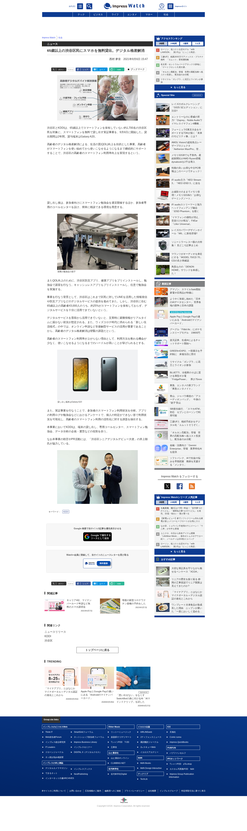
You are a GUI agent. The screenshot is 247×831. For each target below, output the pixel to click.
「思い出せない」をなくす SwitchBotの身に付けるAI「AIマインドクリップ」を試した (133, 698)
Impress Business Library (85, 742)
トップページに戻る (97, 650)
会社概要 (152, 791)
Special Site (168, 95)
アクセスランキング (171, 38)
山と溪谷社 (114, 753)
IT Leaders (50, 747)
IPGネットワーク (175, 759)
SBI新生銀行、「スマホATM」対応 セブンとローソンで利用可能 (186, 412)
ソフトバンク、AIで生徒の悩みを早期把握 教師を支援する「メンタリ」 (185, 461)
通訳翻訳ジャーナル (149, 742)
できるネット (51, 773)
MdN (140, 758)
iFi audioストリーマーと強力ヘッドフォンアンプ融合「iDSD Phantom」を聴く (187, 208)
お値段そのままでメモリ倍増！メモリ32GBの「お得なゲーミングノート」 (186, 195)
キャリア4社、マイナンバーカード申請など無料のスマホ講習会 (79, 603)
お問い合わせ (75, 791)
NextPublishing (81, 774)
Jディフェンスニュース (150, 737)
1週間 (185, 43)
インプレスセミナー (83, 747)
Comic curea (175, 737)
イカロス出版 (144, 727)
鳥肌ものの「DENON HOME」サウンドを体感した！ (186, 270)
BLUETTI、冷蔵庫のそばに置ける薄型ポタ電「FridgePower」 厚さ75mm (186, 376)
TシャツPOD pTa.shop (181, 764)
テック (81, 14)
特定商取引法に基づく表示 (193, 791)
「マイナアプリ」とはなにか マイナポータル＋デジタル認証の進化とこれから (188, 595)
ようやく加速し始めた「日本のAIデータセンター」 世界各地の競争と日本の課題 (185, 302)
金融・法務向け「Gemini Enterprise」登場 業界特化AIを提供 (186, 448)
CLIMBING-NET (118, 763)
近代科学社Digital (119, 774)
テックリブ (143, 774)
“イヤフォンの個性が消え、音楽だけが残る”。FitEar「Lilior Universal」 (186, 220)
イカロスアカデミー (149, 752)
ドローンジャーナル (54, 752)
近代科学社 (114, 769)
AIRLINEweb (146, 732)
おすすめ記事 (168, 559)
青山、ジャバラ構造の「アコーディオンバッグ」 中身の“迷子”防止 (185, 399)
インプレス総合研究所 (55, 742)
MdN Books (145, 763)
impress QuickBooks (179, 742)
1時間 (161, 43)
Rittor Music (114, 727)
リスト (71, 70)
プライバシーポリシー (134, 791)
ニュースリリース (55, 631)
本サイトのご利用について (54, 791)
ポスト (61, 70)
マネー (149, 14)
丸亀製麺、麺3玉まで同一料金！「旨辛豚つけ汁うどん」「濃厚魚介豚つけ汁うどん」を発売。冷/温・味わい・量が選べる (181, 511)
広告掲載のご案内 (93, 791)
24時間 (173, 43)
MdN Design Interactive (151, 768)
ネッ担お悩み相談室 (54, 757)
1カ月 (197, 43)
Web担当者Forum (53, 737)
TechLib (144, 779)
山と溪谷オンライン (120, 758)
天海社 (173, 732)
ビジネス (98, 14)
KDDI (65, 512)
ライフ (115, 14)
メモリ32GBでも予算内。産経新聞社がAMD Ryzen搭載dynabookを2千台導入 (186, 158)
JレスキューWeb (148, 747)
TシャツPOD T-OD (120, 742)
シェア (85, 70)
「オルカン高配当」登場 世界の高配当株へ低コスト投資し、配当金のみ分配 (185, 436)
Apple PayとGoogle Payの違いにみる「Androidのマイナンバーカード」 (186, 320)
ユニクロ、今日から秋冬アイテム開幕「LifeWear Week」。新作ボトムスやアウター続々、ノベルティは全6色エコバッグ (182, 536)
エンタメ (132, 14)
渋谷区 (49, 640)
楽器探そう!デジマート (121, 737)
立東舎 (114, 747)
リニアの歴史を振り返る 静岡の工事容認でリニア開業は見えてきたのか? (187, 582)
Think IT (49, 732)
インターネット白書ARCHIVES (59, 778)
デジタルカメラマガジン (56, 768)
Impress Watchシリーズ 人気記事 (179, 497)
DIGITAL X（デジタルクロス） (87, 752)
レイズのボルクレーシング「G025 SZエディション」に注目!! (187, 107)
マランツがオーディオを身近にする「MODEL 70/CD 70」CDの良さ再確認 (187, 257)
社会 (166, 14)
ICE (169, 727)
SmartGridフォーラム (83, 732)
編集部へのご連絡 (113, 791)
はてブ (102, 70)
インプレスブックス (83, 769)
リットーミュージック (121, 732)
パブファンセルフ (178, 753)
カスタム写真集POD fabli (182, 769)
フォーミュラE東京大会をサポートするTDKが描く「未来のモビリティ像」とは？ (187, 133)
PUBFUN (171, 748)
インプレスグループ (169, 791)
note (119, 70)
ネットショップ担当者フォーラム (89, 737)
